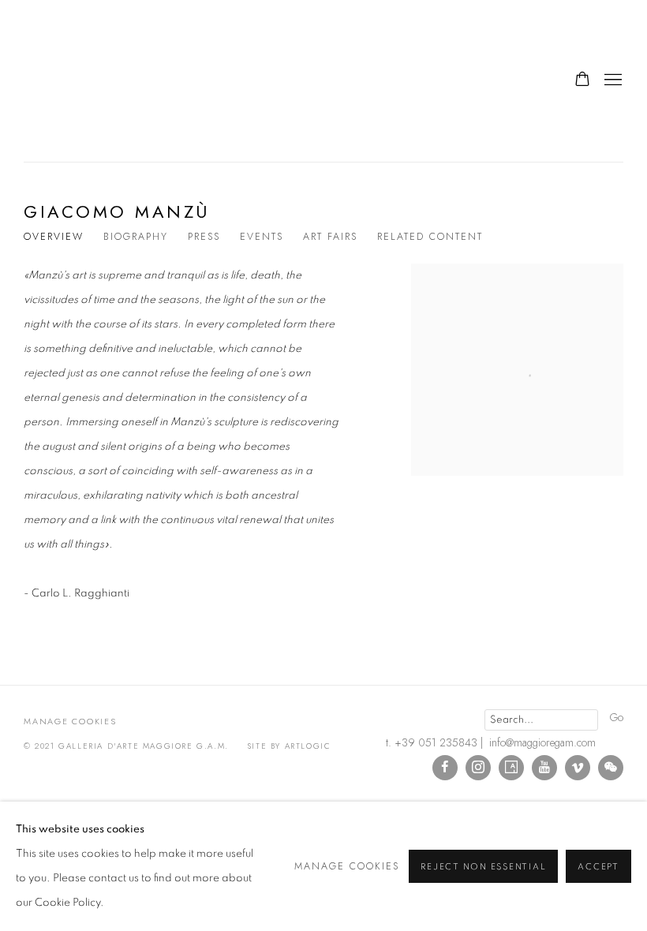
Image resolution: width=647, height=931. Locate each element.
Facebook (445, 767)
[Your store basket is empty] (582, 80)
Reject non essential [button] (483, 866)
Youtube (544, 767)
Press (204, 237)
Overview (54, 237)
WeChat (610, 767)
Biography (135, 237)
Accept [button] (598, 866)
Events (261, 237)
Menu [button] (611, 80)
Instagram (478, 767)
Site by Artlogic (289, 746)
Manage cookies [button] (70, 721)
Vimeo (577, 767)
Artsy (511, 767)
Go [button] (616, 717)
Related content (430, 237)
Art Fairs (330, 237)
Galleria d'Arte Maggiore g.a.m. (134, 81)
